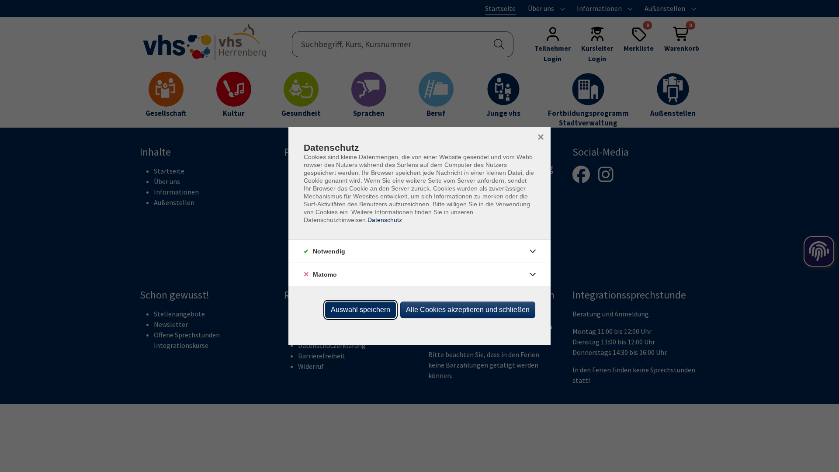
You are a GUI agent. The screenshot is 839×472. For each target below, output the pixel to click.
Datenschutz (384, 219)
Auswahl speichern (360, 309)
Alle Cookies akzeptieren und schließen (468, 309)
